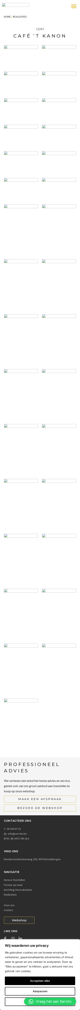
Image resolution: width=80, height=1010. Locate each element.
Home (7, 16)
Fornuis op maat (13, 885)
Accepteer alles (40, 980)
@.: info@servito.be (15, 833)
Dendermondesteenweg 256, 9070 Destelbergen (32, 859)
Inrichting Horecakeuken (18, 889)
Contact (8, 910)
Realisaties (20, 16)
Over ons (9, 905)
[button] (73, 6)
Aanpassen (40, 991)
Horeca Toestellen (14, 880)
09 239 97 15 (14, 829)
